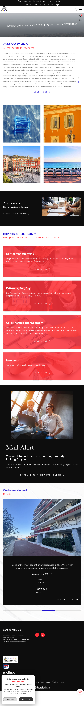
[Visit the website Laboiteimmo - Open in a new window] (42, 687)
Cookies (62, 683)
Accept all (26, 699)
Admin (42, 683)
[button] (10, 614)
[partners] (80, 692)
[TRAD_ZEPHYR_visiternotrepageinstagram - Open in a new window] (43, 635)
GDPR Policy (55, 683)
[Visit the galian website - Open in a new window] (9, 673)
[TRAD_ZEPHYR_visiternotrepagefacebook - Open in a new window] (37, 635)
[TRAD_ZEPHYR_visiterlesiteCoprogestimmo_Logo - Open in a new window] (10, 659)
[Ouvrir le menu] (80, 9)
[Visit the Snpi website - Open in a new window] (6, 667)
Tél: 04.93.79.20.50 (8, 637)
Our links (48, 683)
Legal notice (36, 683)
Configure (10, 699)
